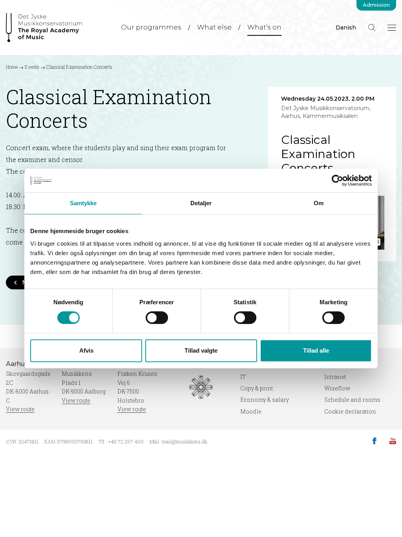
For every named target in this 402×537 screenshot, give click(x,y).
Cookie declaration (350, 411)
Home (12, 67)
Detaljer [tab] (201, 203)
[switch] (157, 317)
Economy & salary (264, 399)
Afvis (86, 350)
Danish (346, 27)
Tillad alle (316, 350)
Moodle (250, 411)
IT (243, 377)
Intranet (335, 377)
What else (214, 27)
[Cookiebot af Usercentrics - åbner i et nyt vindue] (337, 180)
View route (20, 409)
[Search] (372, 27)
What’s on (264, 27)
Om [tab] (318, 203)
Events (32, 67)
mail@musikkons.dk (184, 441)
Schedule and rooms (352, 399)
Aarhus (18, 364)
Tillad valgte (201, 350)
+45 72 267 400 (126, 441)
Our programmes (151, 27)
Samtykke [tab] (83, 203)
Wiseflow (337, 388)
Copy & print (256, 388)
